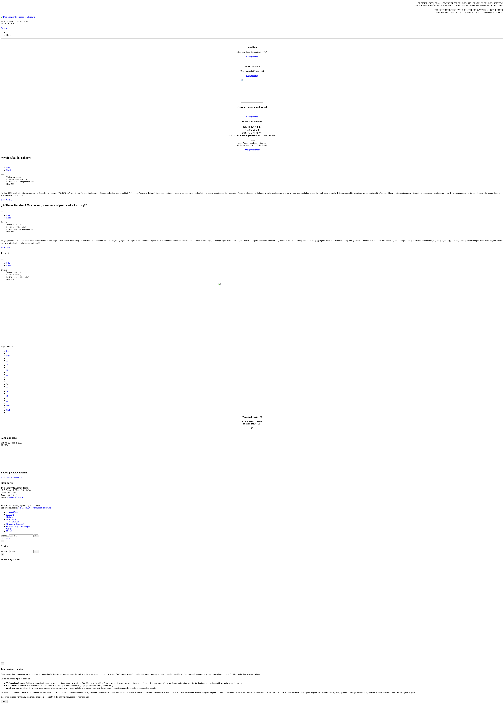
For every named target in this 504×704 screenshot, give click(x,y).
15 (7, 379)
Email (8, 170)
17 (7, 386)
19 (7, 396)
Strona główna (12, 512)
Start (8, 351)
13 (7, 370)
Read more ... (6, 200)
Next (8, 405)
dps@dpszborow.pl (15, 497)
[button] (4, 28)
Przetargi (10, 514)
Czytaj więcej (252, 56)
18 (7, 391)
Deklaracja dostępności (15, 524)
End (8, 410)
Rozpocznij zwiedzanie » (11, 478)
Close (4, 702)
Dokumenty (11, 519)
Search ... (5, 536)
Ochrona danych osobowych (18, 526)
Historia (9, 517)
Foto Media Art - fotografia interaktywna (34, 508)
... (7, 375)
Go (36, 536)
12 (7, 365)
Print (8, 168)
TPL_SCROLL (7, 538)
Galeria (9, 529)
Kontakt (9, 531)
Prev (8, 356)
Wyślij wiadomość (252, 150)
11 (7, 360)
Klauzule (15, 522)
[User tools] (2, 211)
